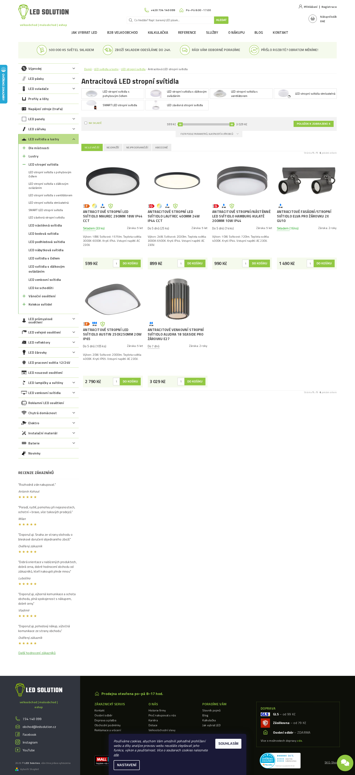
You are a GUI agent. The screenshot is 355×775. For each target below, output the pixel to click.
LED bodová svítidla (44, 233)
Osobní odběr (103, 715)
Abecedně (161, 147)
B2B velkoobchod (122, 32)
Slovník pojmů (211, 710)
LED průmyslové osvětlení (40, 320)
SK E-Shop (331, 762)
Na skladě (95, 123)
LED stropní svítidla (43, 164)
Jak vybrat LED (84, 32)
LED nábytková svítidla (46, 249)
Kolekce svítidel (40, 304)
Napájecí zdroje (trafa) (45, 108)
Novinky (34, 453)
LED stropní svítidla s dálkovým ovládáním (48, 186)
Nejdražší (113, 147)
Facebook (29, 734)
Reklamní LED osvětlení (46, 402)
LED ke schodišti (41, 287)
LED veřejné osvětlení (44, 332)
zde (116, 754)
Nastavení (126, 765)
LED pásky (36, 78)
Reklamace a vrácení (108, 730)
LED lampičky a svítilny (45, 382)
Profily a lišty (38, 98)
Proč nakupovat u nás (162, 715)
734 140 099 (32, 718)
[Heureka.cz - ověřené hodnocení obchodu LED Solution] (280, 760)
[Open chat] (345, 760)
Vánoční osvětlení (42, 296)
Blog (259, 32)
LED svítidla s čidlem (44, 258)
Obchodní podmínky (108, 725)
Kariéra (153, 720)
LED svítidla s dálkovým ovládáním (47, 269)
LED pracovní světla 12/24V (49, 362)
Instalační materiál (42, 433)
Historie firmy (157, 710)
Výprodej (35, 68)
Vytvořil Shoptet (29, 769)
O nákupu (236, 32)
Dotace (153, 725)
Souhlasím (228, 743)
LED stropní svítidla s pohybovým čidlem (50, 174)
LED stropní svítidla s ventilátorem (50, 195)
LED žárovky (37, 352)
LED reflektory (39, 342)
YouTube (29, 750)
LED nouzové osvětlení (45, 372)
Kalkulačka (158, 32)
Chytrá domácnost (42, 412)
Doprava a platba (105, 720)
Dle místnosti (39, 147)
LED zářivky (37, 129)
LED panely (36, 118)
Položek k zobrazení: (313, 123)
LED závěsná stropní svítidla (47, 217)
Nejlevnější (92, 147)
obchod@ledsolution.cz (39, 726)
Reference (187, 32)
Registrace (329, 7)
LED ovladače (38, 88)
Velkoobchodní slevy (162, 730)
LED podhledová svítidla (47, 241)
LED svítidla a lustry (43, 139)
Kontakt (280, 32)
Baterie (33, 443)
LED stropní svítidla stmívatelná (49, 203)
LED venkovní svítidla (45, 279)
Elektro (33, 423)
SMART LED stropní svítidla (46, 210)
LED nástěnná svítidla (45, 225)
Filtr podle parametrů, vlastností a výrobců (207, 134)
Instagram (30, 742)
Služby (212, 32)
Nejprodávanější (137, 147)
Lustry (33, 156)
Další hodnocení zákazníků (37, 652)
